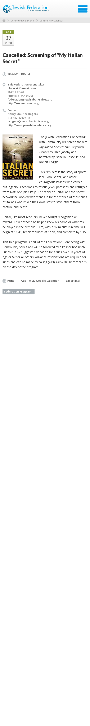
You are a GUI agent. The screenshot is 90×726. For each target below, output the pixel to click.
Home (4, 20)
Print (10, 281)
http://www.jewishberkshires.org (29, 125)
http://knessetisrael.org (23, 103)
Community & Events (22, 20)
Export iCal (73, 281)
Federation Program (17, 291)
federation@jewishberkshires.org (30, 99)
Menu (82, 9)
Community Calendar (51, 20)
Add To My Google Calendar (40, 281)
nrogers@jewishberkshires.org (28, 121)
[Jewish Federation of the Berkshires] (26, 10)
